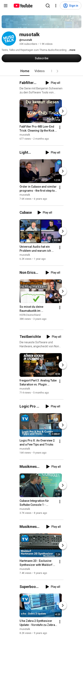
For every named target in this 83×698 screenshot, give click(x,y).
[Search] (47, 5)
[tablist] (41, 71)
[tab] (25, 71)
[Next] (63, 111)
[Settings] (55, 5)
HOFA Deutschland (30, 315)
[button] (57, 71)
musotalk (25, 134)
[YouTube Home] (22, 5)
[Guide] (5, 5)
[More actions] (60, 127)
